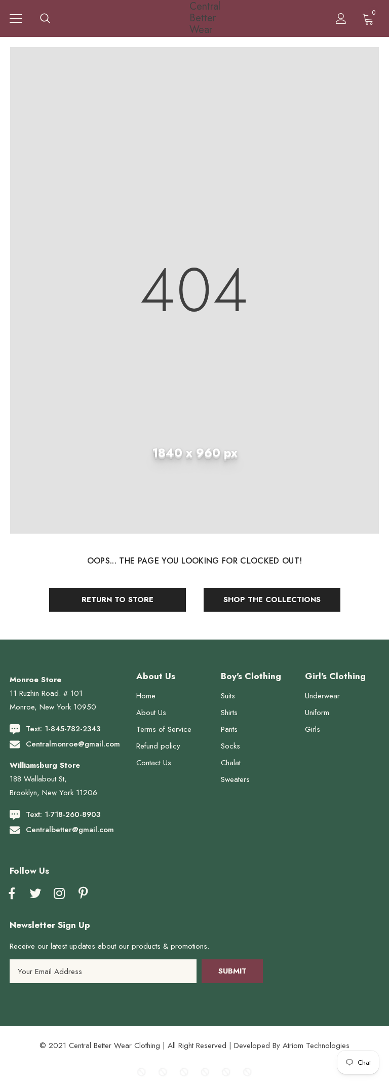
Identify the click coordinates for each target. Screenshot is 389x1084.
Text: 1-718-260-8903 (63, 814)
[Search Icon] (45, 19)
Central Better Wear (196, 18)
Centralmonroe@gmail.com (73, 744)
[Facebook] (12, 894)
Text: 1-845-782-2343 (63, 728)
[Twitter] (35, 894)
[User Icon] (341, 18)
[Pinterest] (83, 894)
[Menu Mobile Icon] (16, 19)
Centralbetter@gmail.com (70, 829)
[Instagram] (59, 894)
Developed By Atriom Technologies (291, 1045)
